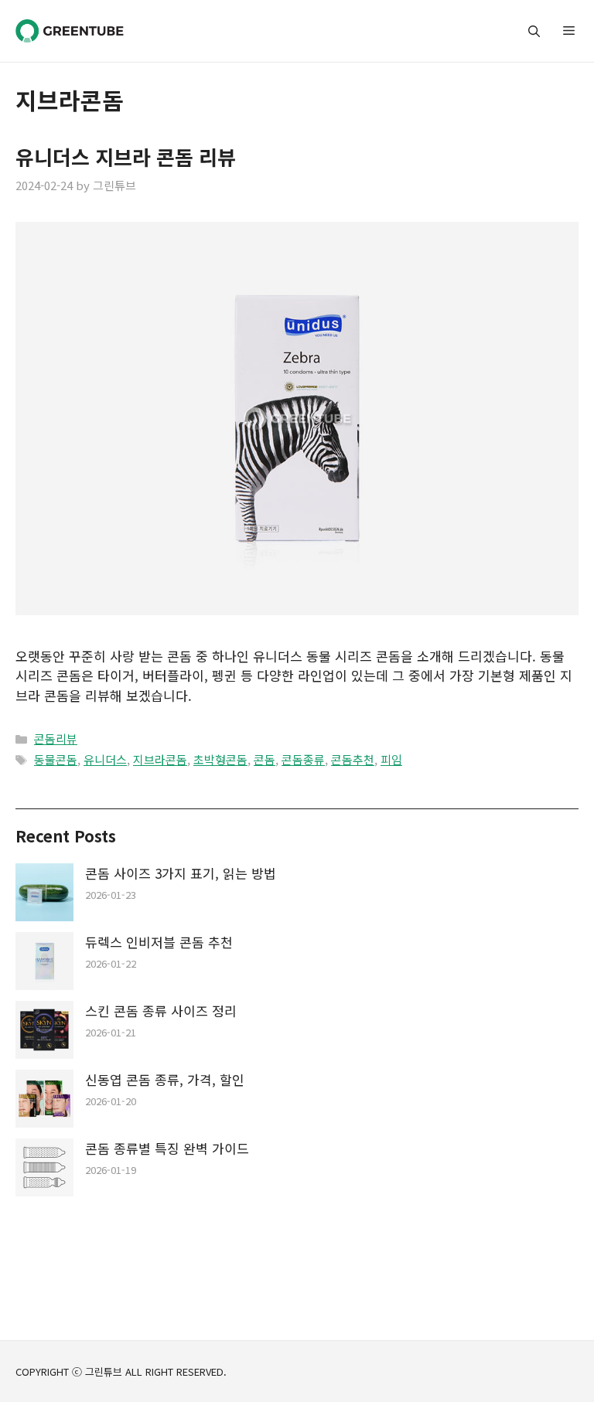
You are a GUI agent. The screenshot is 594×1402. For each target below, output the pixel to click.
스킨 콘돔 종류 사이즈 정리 (161, 1010)
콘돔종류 (303, 759)
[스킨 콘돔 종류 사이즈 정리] (44, 1032)
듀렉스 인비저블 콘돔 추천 (159, 941)
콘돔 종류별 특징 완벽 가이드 (167, 1148)
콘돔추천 (352, 759)
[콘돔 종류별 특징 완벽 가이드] (44, 1169)
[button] (534, 31)
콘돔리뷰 (55, 738)
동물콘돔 (55, 759)
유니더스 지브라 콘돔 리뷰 (125, 156)
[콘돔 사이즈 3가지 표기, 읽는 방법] (44, 894)
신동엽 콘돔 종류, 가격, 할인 (164, 1079)
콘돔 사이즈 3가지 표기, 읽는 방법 (180, 873)
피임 (391, 759)
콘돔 (264, 759)
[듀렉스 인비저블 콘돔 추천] (44, 963)
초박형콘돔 (220, 759)
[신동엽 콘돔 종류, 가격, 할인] (44, 1101)
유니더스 (105, 759)
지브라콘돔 (160, 759)
